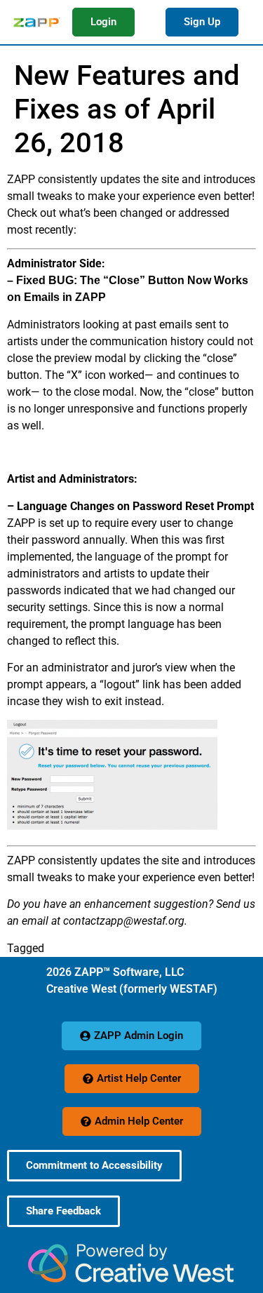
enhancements (83, 948)
